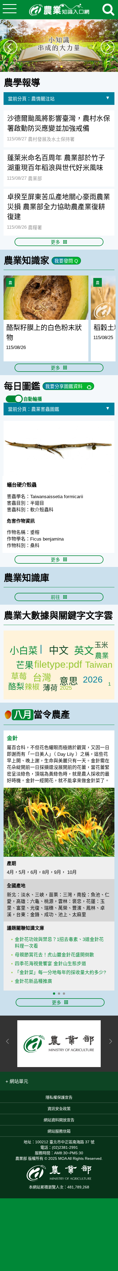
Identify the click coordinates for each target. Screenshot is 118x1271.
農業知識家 (26, 260)
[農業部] (59, 1043)
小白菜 (24, 650)
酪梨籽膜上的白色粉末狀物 (44, 332)
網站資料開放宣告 (59, 1120)
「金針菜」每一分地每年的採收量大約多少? (60, 972)
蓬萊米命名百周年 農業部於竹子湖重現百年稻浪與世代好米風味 (56, 162)
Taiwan (99, 665)
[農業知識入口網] (59, 10)
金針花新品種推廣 (33, 981)
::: (116, 74)
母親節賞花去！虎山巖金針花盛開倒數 (54, 955)
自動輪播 (32, 399)
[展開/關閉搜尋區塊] (108, 9)
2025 (66, 688)
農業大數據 (26, 615)
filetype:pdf (58, 664)
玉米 (101, 645)
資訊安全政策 (59, 1108)
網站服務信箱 (59, 1131)
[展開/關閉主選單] (9, 9)
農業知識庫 (26, 578)
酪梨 (16, 686)
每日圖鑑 (22, 386)
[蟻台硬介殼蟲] (59, 448)
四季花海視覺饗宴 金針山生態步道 (50, 963)
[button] (17, 1081)
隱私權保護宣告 (59, 1097)
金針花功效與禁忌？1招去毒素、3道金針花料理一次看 (59, 943)
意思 (68, 681)
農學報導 (22, 83)
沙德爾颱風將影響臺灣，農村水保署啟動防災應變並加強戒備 (58, 123)
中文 (59, 650)
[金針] (59, 822)
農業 (102, 655)
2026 (93, 679)
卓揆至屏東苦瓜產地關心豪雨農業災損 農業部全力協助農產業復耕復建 (58, 206)
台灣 (42, 677)
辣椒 (32, 687)
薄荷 (50, 688)
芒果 (24, 665)
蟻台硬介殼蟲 (21, 485)
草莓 (19, 676)
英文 (84, 650)
